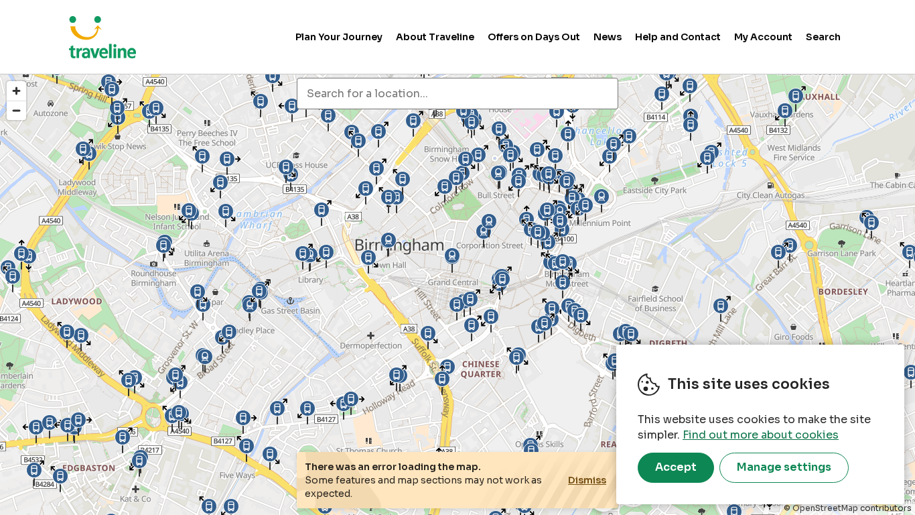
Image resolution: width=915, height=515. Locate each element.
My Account (763, 37)
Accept (676, 467)
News (607, 37)
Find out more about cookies (761, 435)
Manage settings (784, 467)
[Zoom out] (16, 110)
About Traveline (435, 37)
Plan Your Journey (338, 37)
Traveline (102, 36)
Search (823, 37)
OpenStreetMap (825, 508)
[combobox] (457, 93)
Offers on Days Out (534, 37)
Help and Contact (678, 37)
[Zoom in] (16, 91)
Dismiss (587, 480)
